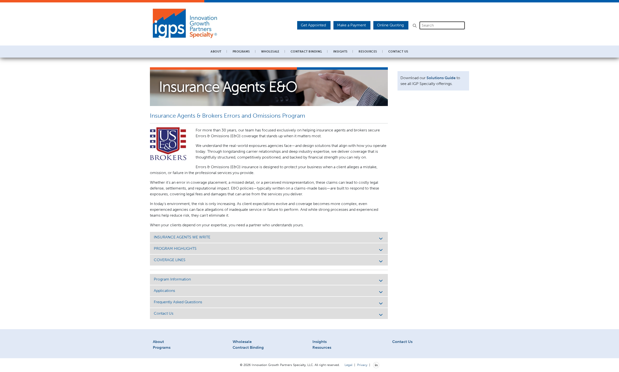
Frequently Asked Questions (178, 302)
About (158, 341)
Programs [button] (241, 51)
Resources (321, 347)
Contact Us (398, 51)
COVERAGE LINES (169, 260)
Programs (161, 347)
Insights (340, 51)
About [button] (216, 51)
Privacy (362, 365)
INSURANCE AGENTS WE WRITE (182, 237)
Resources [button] (368, 51)
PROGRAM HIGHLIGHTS (175, 248)
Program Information (172, 279)
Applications (164, 290)
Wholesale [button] (270, 51)
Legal (348, 365)
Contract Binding (306, 51)
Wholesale (242, 341)
